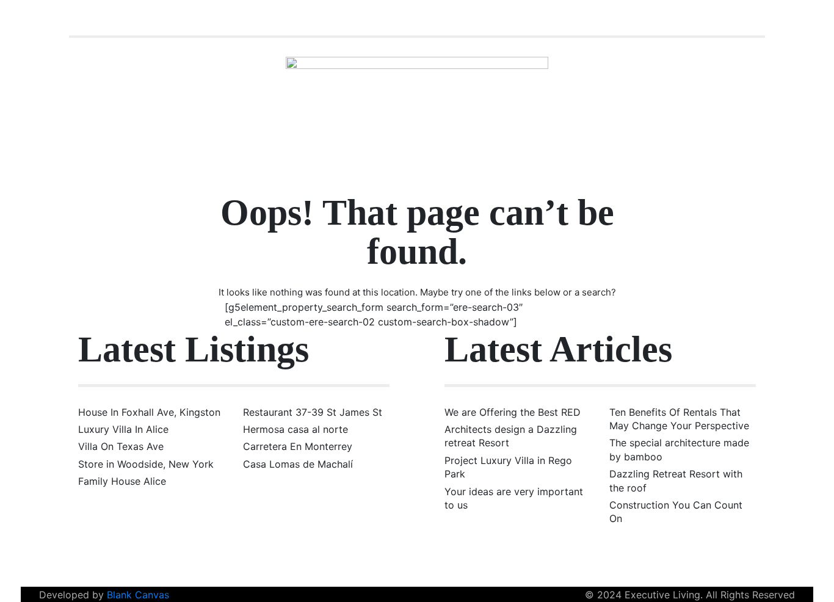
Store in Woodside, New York (146, 464)
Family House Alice (122, 481)
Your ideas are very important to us (513, 498)
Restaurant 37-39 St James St (312, 412)
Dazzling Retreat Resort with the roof (675, 480)
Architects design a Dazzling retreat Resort (510, 436)
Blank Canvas (138, 595)
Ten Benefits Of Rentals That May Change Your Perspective (679, 419)
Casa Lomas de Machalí (298, 464)
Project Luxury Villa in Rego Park (508, 467)
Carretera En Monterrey (297, 446)
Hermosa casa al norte (295, 429)
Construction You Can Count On (675, 511)
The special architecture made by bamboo (679, 449)
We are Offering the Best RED (512, 412)
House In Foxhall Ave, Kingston (149, 412)
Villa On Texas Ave (121, 446)
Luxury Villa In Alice (123, 429)
